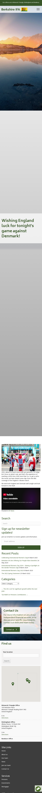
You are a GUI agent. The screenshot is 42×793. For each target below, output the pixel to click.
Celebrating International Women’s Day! (15, 558)
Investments (6, 783)
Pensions (5, 779)
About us (5, 754)
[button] (38, 9)
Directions (5, 718)
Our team (5, 758)
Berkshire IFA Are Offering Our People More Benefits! (19, 560)
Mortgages (5, 787)
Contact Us (5, 769)
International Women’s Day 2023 (12, 570)
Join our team (6, 765)
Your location (8, 652)
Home (4, 751)
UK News (11, 511)
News (3, 762)
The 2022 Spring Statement (11, 573)
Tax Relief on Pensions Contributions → (15, 595)
